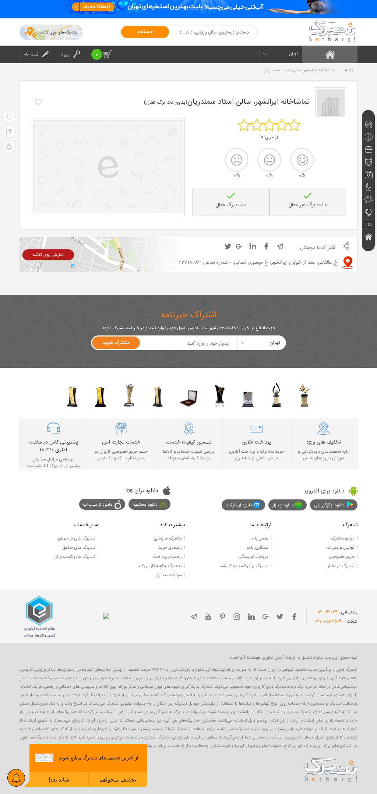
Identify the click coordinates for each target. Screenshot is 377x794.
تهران (293, 54)
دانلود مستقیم (145, 504)
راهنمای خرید (170, 547)
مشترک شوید (116, 342)
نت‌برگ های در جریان (76, 538)
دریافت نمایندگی (253, 556)
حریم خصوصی (342, 556)
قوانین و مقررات (341, 547)
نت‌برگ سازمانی (168, 538)
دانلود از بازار (283, 505)
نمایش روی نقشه (48, 255)
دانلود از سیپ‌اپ (97, 504)
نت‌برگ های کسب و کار (74, 556)
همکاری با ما (257, 547)
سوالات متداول (168, 575)
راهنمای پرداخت (167, 556)
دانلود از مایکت (239, 505)
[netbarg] (330, 769)
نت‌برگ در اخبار (341, 566)
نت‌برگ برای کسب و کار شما (243, 566)
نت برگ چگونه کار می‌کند (160, 566)
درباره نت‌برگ (343, 538)
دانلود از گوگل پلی (329, 505)
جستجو (145, 32)
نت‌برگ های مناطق (78, 547)
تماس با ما (259, 538)
